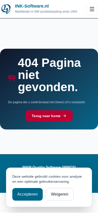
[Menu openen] (92, 9)
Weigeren (59, 194)
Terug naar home (46, 116)
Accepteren (27, 194)
